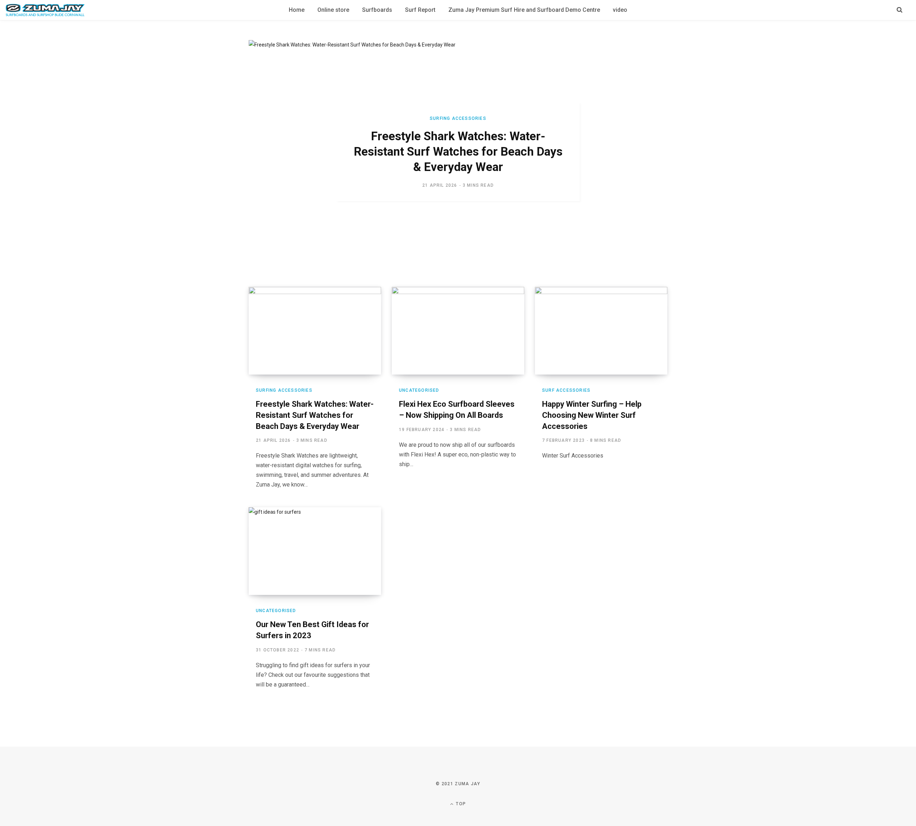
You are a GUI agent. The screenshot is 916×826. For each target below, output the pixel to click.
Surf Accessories (566, 390)
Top (460, 803)
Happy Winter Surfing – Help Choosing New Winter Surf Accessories (592, 415)
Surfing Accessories (458, 118)
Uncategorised (419, 390)
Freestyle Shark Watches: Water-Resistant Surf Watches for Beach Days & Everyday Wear (458, 151)
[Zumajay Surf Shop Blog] (45, 10)
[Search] (899, 10)
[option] (458, 152)
